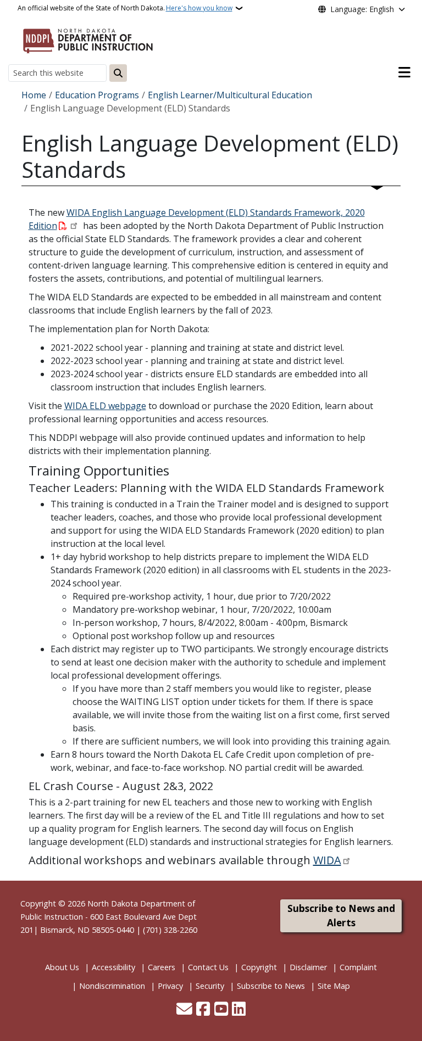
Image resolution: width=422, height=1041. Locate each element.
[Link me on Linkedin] (239, 1009)
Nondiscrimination (112, 986)
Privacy (170, 986)
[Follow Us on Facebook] (203, 1009)
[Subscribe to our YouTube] (221, 1009)
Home (33, 95)
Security (210, 986)
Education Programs (97, 95)
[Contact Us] (184, 1009)
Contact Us (208, 967)
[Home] (88, 39)
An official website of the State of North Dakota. (125, 8)
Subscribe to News (271, 986)
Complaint (358, 967)
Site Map (334, 986)
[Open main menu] (404, 72)
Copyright (259, 967)
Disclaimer (308, 967)
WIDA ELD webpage (105, 406)
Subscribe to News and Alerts (341, 915)
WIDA (327, 860)
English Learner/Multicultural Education (230, 95)
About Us (62, 967)
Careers (161, 967)
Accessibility (113, 967)
